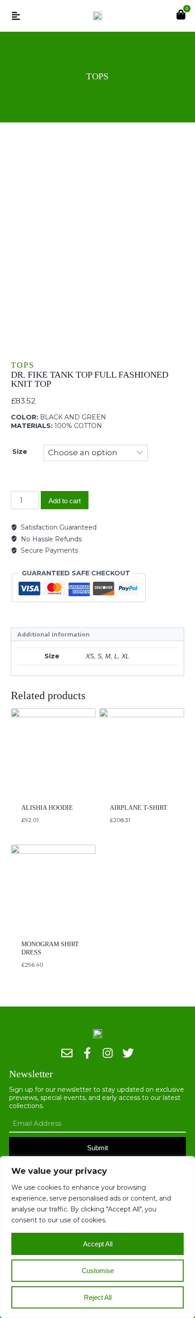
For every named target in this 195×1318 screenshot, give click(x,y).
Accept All (97, 1244)
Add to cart (65, 501)
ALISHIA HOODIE (47, 807)
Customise (98, 1270)
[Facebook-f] (87, 1053)
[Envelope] (67, 1053)
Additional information (53, 634)
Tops (97, 76)
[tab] (97, 634)
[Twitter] (128, 1053)
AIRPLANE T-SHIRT (138, 807)
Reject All (98, 1297)
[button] (16, 16)
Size (19, 451)
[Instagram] (107, 1053)
